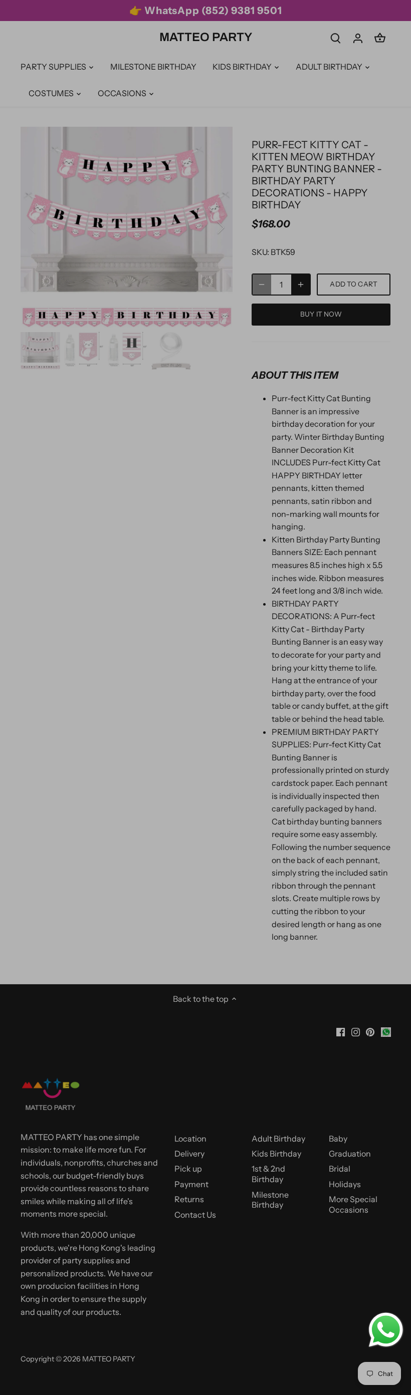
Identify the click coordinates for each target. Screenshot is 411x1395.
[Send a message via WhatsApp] (386, 1330)
